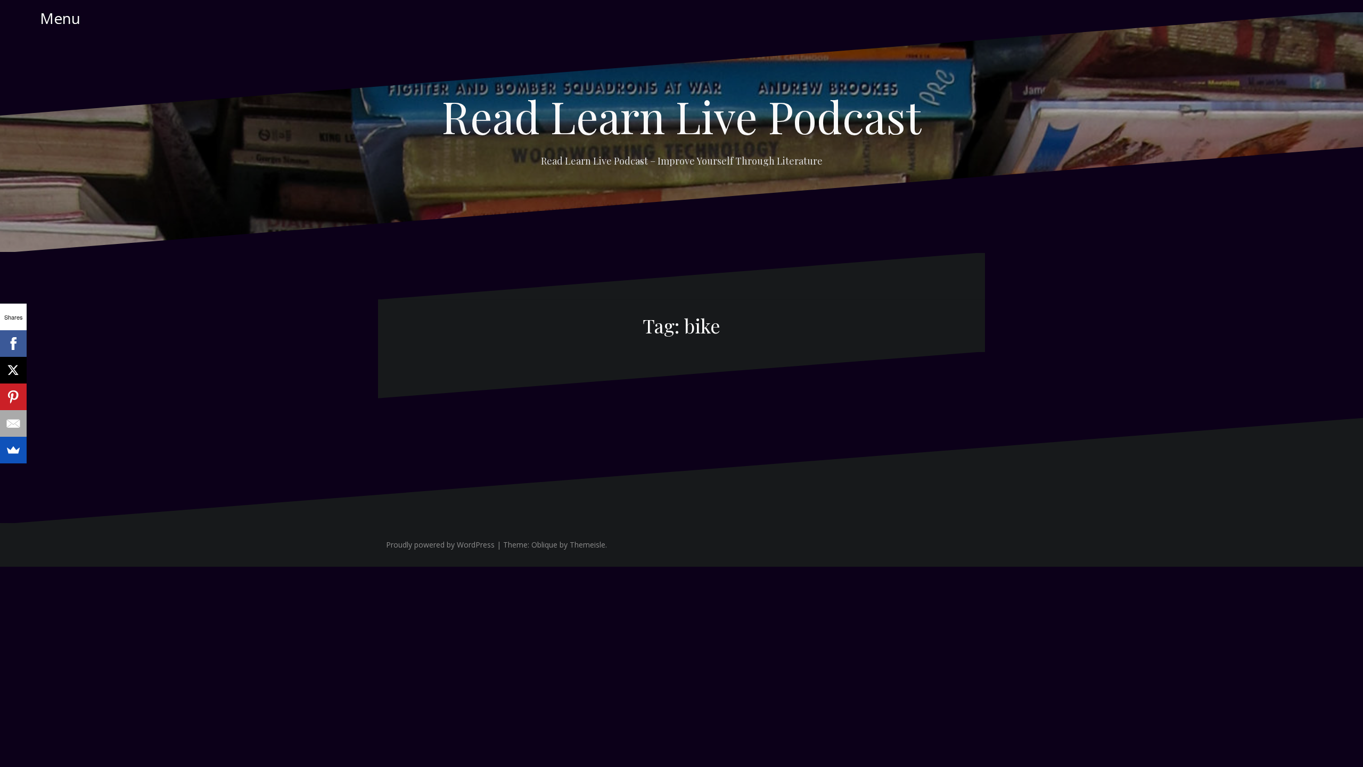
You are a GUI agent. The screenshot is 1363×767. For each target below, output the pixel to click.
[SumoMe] (13, 450)
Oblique (544, 545)
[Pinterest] (13, 397)
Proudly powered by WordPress (440, 545)
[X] (13, 370)
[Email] (13, 423)
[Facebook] (13, 343)
